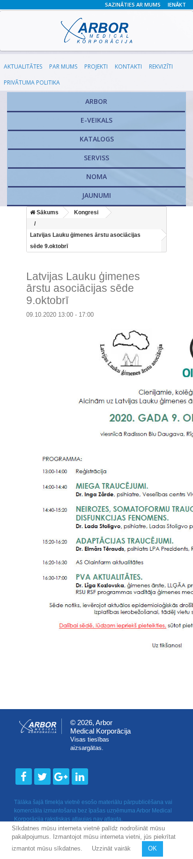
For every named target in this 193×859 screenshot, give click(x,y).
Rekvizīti (161, 66)
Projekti (96, 66)
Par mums (63, 66)
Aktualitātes (23, 66)
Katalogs (97, 138)
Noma (96, 176)
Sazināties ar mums (133, 4)
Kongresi (86, 212)
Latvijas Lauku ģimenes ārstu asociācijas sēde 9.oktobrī (85, 241)
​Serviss (96, 157)
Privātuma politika (32, 82)
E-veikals (96, 120)
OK (152, 848)
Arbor (96, 101)
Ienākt (177, 4)
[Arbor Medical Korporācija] (96, 30)
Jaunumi (96, 195)
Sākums (47, 212)
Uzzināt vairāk (112, 848)
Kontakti (128, 66)
